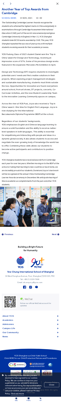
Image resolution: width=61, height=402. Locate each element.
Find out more (17, 393)
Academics (8, 320)
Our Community (11, 332)
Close (51, 384)
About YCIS (8, 316)
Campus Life (9, 328)
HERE (11, 358)
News (5, 336)
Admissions (8, 324)
